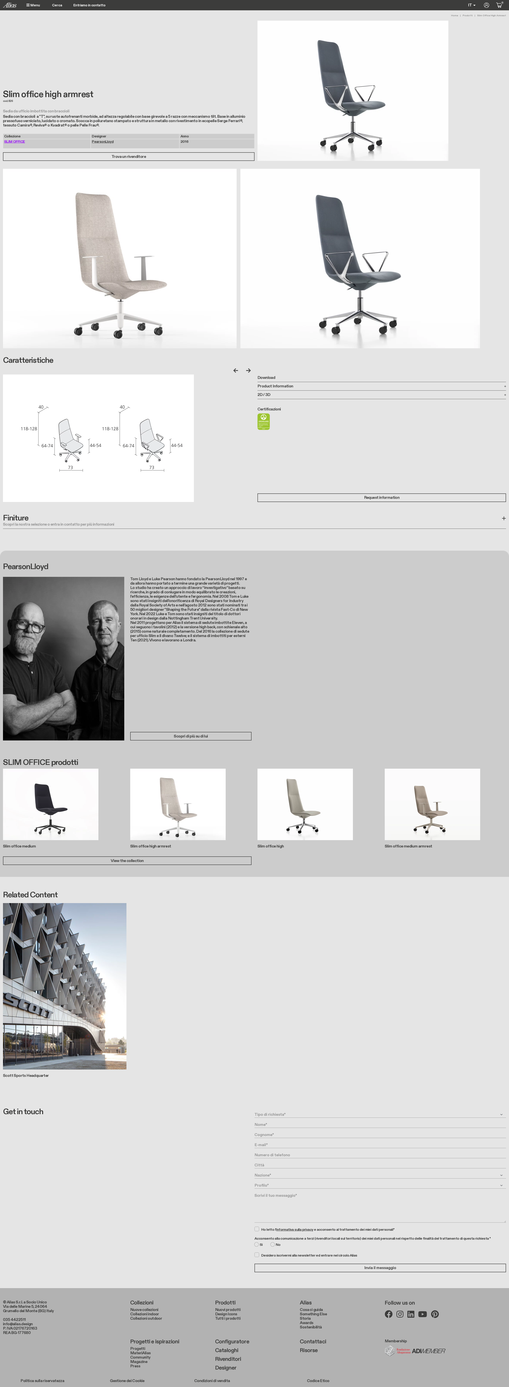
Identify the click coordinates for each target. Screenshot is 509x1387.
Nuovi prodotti (228, 1310)
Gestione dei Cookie (127, 1381)
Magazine (138, 1362)
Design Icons (226, 1314)
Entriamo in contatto (89, 5)
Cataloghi (226, 1350)
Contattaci (313, 1342)
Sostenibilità (311, 1327)
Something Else (313, 1314)
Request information (382, 497)
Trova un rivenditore (129, 156)
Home (454, 15)
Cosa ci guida (311, 1310)
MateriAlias (140, 1353)
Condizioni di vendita (212, 1381)
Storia (305, 1318)
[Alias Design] (10, 5)
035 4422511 (14, 1319)
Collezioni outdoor (146, 1318)
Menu (35, 5)
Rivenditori (228, 1359)
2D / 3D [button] (263, 395)
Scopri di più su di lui (191, 736)
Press (135, 1366)
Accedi (486, 5)
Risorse (309, 1350)
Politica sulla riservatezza (42, 1381)
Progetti (137, 1348)
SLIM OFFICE (14, 141)
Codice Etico (318, 1381)
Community (140, 1357)
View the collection (127, 860)
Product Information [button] (275, 386)
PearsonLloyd (103, 141)
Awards (306, 1323)
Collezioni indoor (144, 1314)
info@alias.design (18, 1324)
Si (261, 1245)
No (278, 1245)
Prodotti (468, 15)
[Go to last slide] (237, 370)
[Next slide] (248, 370)
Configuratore (232, 1342)
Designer (225, 1368)
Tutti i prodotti (228, 1318)
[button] (254, 521)
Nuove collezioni (144, 1310)
